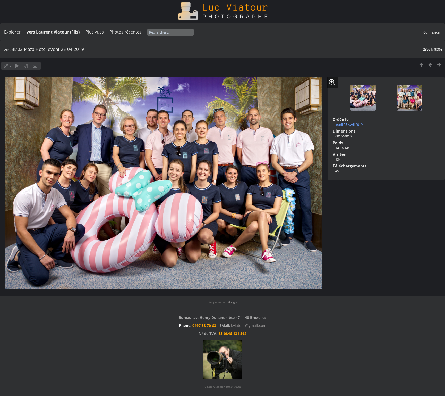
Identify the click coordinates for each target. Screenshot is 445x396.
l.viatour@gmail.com (248, 325)
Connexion (431, 32)
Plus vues (94, 32)
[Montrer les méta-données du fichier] (25, 66)
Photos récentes (125, 32)
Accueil (9, 49)
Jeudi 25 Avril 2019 (349, 124)
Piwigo (232, 302)
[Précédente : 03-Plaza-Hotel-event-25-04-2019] (430, 65)
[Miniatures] (421, 65)
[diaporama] (16, 66)
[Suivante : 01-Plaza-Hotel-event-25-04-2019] (439, 65)
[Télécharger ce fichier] (34, 66)
